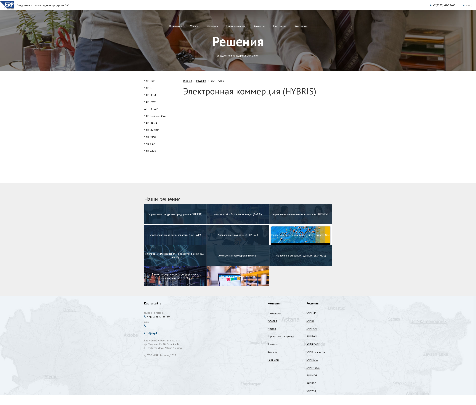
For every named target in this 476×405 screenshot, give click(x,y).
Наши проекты (235, 26)
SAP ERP (149, 81)
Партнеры (279, 26)
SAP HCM (150, 95)
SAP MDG (150, 137)
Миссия (272, 328)
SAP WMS (150, 151)
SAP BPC (149, 144)
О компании (274, 313)
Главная (187, 80)
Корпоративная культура (281, 336)
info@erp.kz (151, 333)
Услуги (194, 26)
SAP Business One (155, 116)
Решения (212, 26)
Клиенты (259, 26)
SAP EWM (150, 102)
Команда (273, 344)
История (272, 320)
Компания (175, 26)
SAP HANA (150, 123)
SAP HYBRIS (152, 130)
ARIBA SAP (151, 109)
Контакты (301, 26)
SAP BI (148, 88)
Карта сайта (152, 303)
